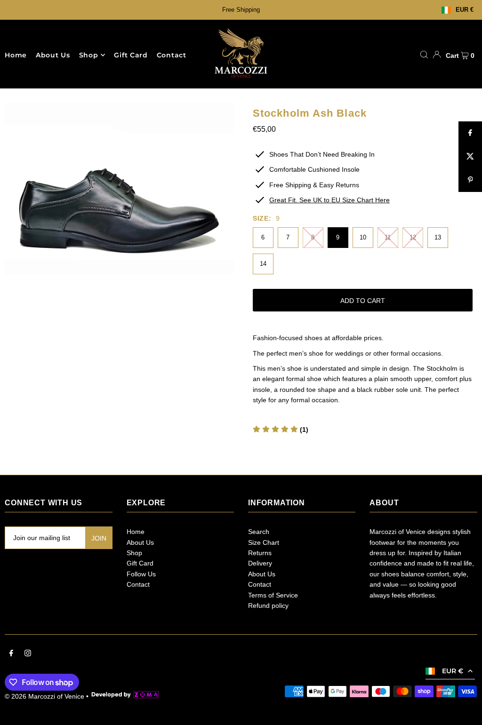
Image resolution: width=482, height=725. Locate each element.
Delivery (260, 563)
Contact (138, 584)
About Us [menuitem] (53, 55)
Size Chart (263, 542)
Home (136, 531)
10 (363, 237)
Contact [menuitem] (171, 55)
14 (263, 263)
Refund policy (268, 605)
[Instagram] (27, 654)
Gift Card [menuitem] (130, 55)
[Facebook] (11, 654)
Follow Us (141, 574)
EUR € (465, 10)
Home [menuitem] (16, 55)
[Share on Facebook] (470, 133)
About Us (140, 542)
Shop (88, 55)
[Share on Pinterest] (470, 180)
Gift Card (140, 563)
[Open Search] (424, 54)
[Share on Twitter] (470, 156)
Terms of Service (273, 595)
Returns (260, 553)
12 (413, 237)
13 (437, 237)
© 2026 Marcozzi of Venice (44, 696)
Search (258, 531)
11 (388, 237)
